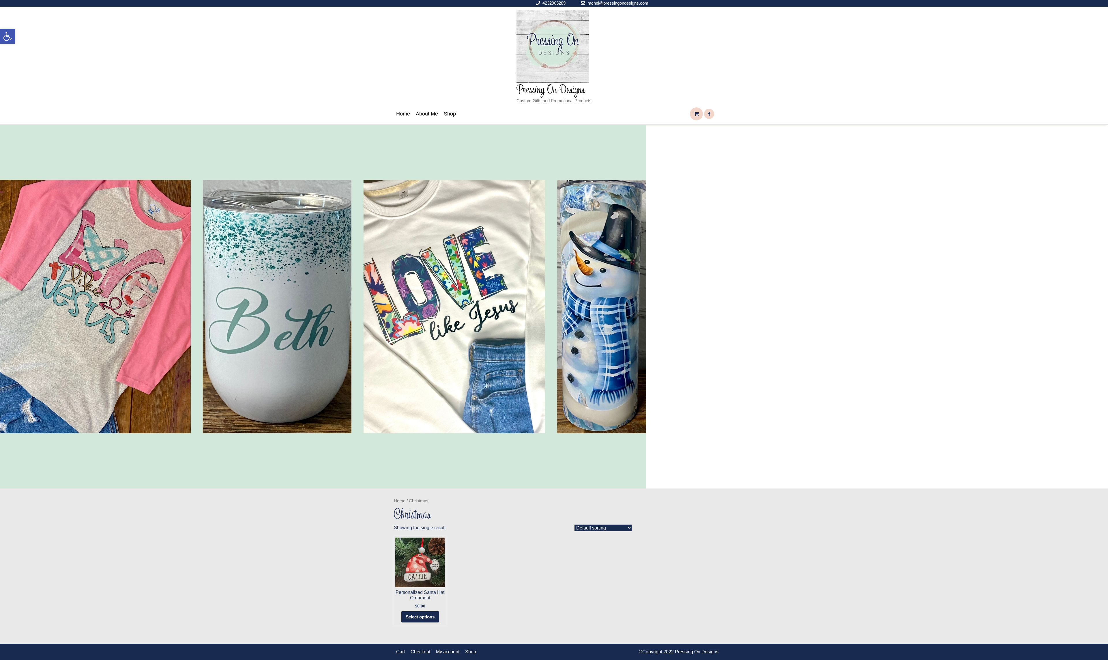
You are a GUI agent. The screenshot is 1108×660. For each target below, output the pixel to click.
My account (447, 651)
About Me (427, 114)
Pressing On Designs (550, 90)
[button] (7, 36)
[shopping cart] (696, 113)
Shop (450, 114)
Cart (400, 651)
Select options (420, 616)
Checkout (420, 651)
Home (403, 114)
